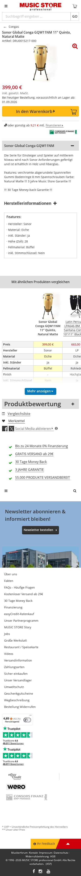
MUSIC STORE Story (17, 627)
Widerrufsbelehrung (37, 856)
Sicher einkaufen (16, 674)
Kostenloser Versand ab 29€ (23, 594)
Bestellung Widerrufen (20, 707)
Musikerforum (19, 852)
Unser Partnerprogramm (21, 621)
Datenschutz (61, 852)
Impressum (45, 852)
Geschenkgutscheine (18, 693)
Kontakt (33, 852)
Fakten (8, 581)
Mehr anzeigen (39, 391)
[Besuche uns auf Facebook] (34, 872)
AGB (52, 856)
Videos (8, 654)
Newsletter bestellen (38, 530)
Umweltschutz (14, 687)
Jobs (7, 634)
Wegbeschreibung (16, 700)
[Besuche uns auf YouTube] (49, 872)
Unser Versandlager (18, 680)
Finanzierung (13, 607)
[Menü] (30, 716)
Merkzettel (16, 421)
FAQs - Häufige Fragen (19, 587)
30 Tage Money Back (18, 601)
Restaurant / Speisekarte (21, 647)
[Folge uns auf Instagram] (41, 872)
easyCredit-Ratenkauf (19, 614)
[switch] (27, 720)
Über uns (10, 574)
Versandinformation (18, 660)
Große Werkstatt (15, 640)
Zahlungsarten (14, 667)
